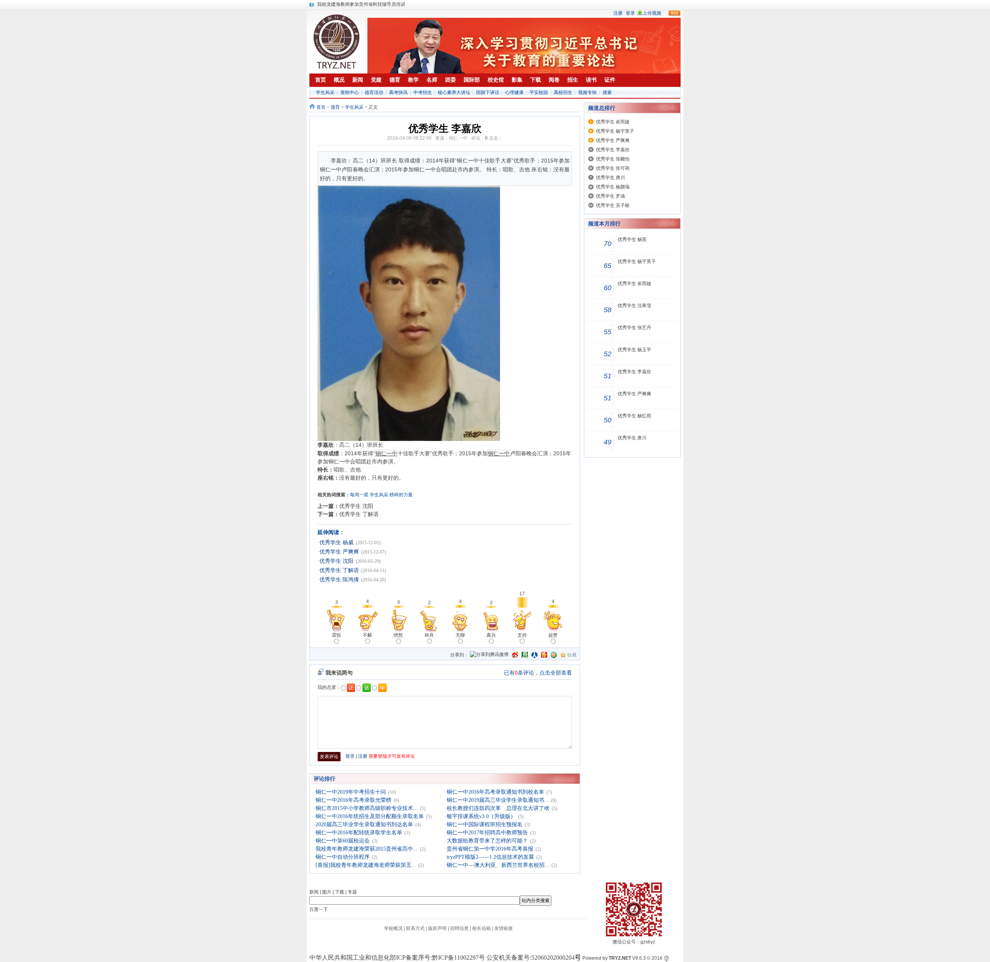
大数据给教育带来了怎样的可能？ (487, 841)
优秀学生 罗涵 (610, 196)
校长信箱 (481, 928)
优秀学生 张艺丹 (634, 327)
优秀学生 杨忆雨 (634, 416)
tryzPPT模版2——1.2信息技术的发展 (490, 857)
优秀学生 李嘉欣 (613, 149)
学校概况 (393, 928)
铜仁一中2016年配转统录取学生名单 (359, 833)
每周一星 (359, 494)
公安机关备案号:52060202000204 (530, 957)
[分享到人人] (534, 655)
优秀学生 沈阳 (356, 506)
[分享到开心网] (544, 655)
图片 (326, 892)
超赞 (553, 635)
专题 (352, 892)
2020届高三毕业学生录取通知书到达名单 (364, 824)
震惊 (336, 635)
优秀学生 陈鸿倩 (339, 580)
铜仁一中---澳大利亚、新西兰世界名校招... (498, 865)
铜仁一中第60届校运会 (343, 841)
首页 (321, 107)
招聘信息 (459, 928)
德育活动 (374, 92)
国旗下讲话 (487, 92)
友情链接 (503, 928)
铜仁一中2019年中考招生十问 (351, 792)
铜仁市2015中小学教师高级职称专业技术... (367, 808)
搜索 (607, 92)
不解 (367, 635)
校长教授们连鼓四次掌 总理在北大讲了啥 (498, 808)
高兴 (491, 635)
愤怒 (398, 635)
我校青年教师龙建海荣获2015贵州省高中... (367, 849)
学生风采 (325, 92)
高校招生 (563, 92)
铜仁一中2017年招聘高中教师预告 (487, 833)
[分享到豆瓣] (525, 655)
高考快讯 (398, 92)
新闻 (314, 892)
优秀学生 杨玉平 (634, 349)
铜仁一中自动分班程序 (343, 857)
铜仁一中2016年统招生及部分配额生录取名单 (370, 816)
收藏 (572, 655)
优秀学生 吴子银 (613, 205)
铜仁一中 (458, 138)
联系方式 (415, 928)
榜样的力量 (401, 494)
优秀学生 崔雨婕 (613, 122)
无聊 (460, 635)
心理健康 (514, 92)
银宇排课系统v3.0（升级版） (481, 816)
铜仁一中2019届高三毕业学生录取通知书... (498, 800)
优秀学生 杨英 (632, 239)
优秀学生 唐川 (610, 177)
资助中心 (349, 92)
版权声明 (437, 928)
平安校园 (538, 92)
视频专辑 (587, 92)
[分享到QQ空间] (554, 655)
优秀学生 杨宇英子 (615, 131)
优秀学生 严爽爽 (339, 552)
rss (674, 13)
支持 (522, 635)
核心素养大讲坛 (454, 92)
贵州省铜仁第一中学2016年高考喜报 (490, 849)
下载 (339, 892)
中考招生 (422, 92)
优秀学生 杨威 (336, 542)
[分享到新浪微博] (515, 655)
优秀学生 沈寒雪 (634, 305)
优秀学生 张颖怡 (613, 159)
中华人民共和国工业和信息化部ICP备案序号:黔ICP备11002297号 (397, 957)
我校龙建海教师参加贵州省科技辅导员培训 (361, 4)
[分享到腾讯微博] (489, 655)
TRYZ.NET (620, 958)
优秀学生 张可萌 (613, 168)
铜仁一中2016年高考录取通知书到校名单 (495, 792)
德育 (335, 107)
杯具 (429, 635)
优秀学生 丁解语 (359, 514)
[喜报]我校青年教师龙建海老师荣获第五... (366, 865)
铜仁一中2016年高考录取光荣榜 (353, 800)
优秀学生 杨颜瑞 (613, 187)
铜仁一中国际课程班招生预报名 (484, 824)
